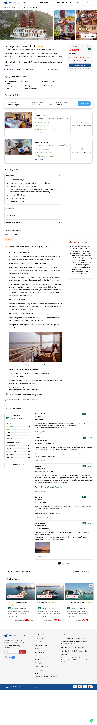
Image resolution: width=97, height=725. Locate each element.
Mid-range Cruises (41, 645)
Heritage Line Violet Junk (30, 7)
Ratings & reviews (13, 415)
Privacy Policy (39, 663)
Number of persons (62, 102)
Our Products (40, 635)
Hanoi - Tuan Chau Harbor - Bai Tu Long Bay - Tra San (29, 247)
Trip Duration (12, 102)
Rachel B (38, 466)
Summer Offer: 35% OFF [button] (15, 597)
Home (6, 7)
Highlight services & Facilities (16, 76)
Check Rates (80, 65)
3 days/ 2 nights (14, 105)
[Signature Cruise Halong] (79, 591)
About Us (38, 656)
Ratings (9, 423)
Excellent (88, 47)
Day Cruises (39, 638)
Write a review (18, 465)
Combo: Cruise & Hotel (63, 2)
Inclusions (10, 176)
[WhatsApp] (91, 720)
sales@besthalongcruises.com (74, 647)
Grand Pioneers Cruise (17, 602)
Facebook (38, 676)
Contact (64, 635)
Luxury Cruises (15, 7)
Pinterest (38, 678)
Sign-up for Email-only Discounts (12, 647)
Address (64, 655)
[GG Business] (10, 657)
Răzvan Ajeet (40, 414)
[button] (80, 57)
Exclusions (10, 209)
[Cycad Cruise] (50, 591)
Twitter (46, 676)
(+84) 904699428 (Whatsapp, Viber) (76, 651)
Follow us (38, 674)
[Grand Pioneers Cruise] (20, 591)
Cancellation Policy (13, 222)
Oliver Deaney (40, 523)
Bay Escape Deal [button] (72, 597)
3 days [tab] (8, 239)
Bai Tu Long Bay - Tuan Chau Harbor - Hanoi (26, 400)
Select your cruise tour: (13, 234)
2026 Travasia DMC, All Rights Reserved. (74, 638)
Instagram (54, 676)
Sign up (22, 652)
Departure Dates (37, 102)
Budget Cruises (40, 649)
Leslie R (37, 438)
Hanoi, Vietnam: (66, 658)
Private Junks (39, 652)
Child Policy (10, 215)
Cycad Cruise (43, 602)
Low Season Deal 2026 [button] (44, 597)
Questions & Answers (19, 571)
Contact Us (79, 2)
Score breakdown (13, 442)
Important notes (80, 242)
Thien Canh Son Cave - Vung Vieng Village (25, 395)
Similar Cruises (14, 579)
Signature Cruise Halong (77, 602)
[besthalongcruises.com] (15, 2)
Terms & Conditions (41, 666)
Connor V (38, 497)
